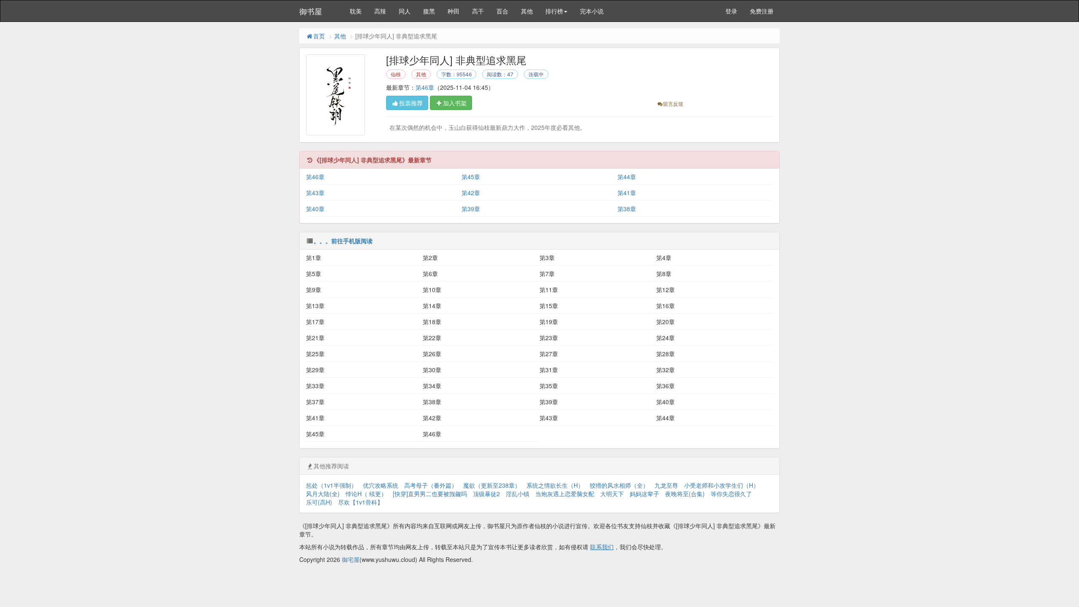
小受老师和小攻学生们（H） (721, 485)
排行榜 (554, 11)
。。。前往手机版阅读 (343, 240)
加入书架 (455, 103)
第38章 (626, 208)
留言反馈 (673, 103)
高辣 (380, 11)
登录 (731, 11)
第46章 (425, 87)
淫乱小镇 (517, 493)
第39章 (471, 208)
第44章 (626, 176)
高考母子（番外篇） (430, 485)
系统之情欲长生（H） (555, 485)
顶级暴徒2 (486, 493)
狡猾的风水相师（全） (619, 485)
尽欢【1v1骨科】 (360, 502)
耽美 (356, 11)
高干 (478, 11)
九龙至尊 (666, 485)
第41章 (626, 192)
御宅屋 (351, 559)
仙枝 (396, 74)
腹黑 (429, 11)
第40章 (315, 208)
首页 (319, 36)
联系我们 (602, 547)
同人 (405, 11)
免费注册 (761, 11)
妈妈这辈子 (644, 493)
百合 (502, 11)
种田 (453, 11)
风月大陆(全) (323, 493)
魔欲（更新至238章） (492, 485)
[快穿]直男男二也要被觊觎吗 (430, 493)
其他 (527, 11)
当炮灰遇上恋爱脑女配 (564, 493)
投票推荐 (411, 103)
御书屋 (310, 10)
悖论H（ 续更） (366, 493)
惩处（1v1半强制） (331, 485)
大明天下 (612, 493)
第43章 (315, 192)
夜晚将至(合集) (685, 493)
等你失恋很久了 (731, 493)
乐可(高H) (319, 502)
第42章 (471, 192)
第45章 (471, 176)
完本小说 (592, 11)
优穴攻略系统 (380, 485)
